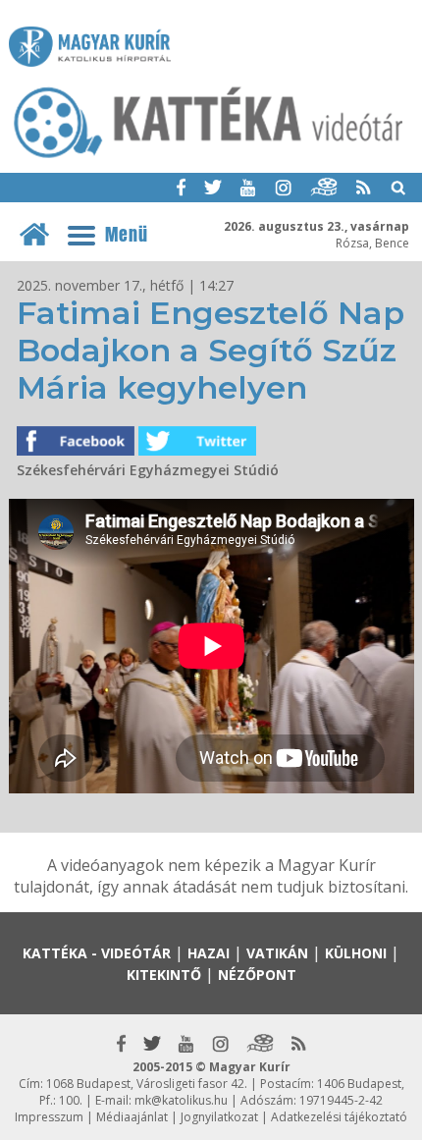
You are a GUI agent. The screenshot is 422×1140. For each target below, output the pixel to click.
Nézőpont (257, 974)
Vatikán (277, 953)
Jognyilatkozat (219, 1117)
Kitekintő (164, 974)
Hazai (208, 953)
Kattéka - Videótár (97, 953)
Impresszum (49, 1117)
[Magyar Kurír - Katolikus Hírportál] (209, 157)
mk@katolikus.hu (181, 1100)
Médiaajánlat (132, 1117)
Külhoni (356, 953)
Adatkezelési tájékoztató (339, 1117)
